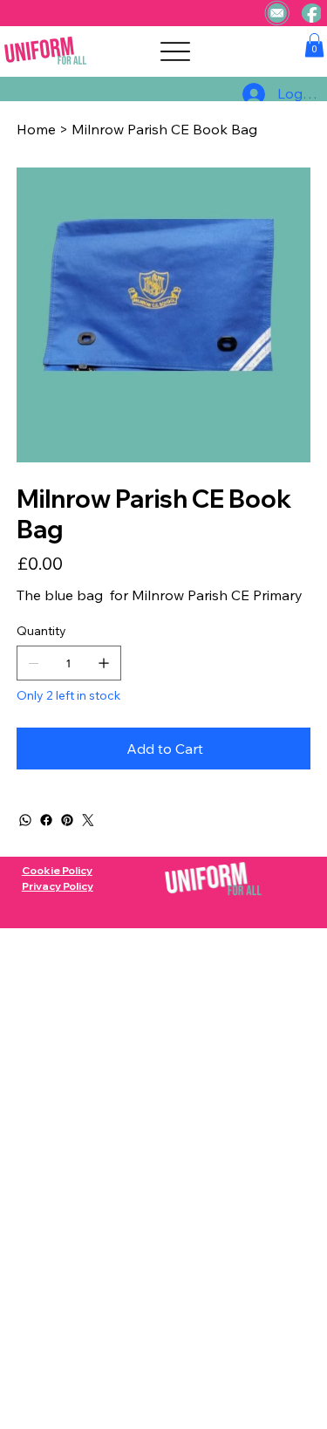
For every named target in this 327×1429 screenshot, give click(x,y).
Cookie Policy (57, 870)
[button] (314, 45)
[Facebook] (46, 820)
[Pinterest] (67, 820)
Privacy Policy (57, 885)
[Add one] (103, 663)
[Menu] (175, 51)
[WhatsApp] (25, 820)
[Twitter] (88, 820)
